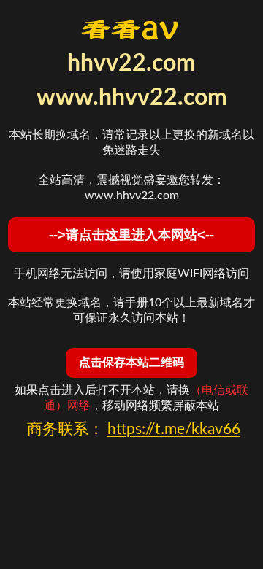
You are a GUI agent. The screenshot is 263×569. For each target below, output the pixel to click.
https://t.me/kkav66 (173, 429)
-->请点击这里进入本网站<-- (131, 235)
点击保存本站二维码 (131, 362)
